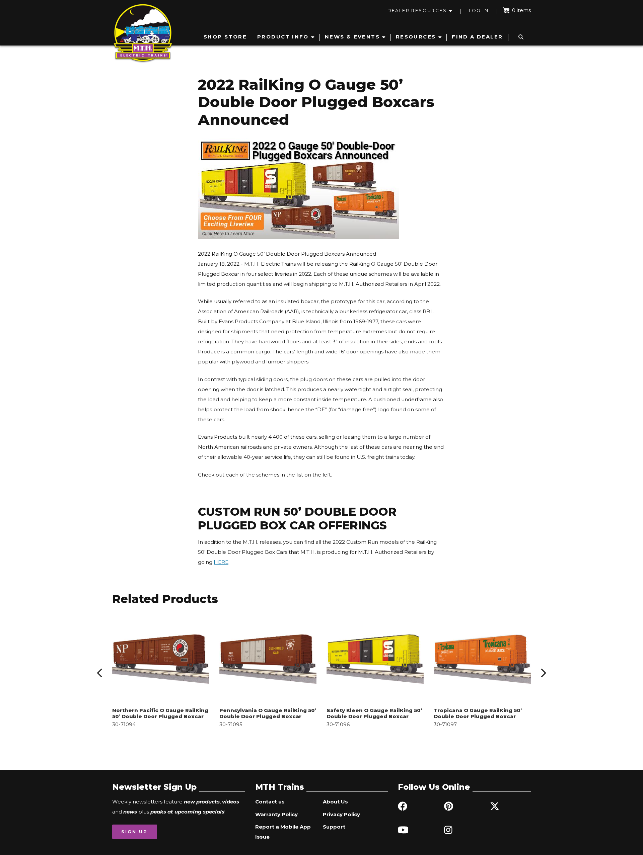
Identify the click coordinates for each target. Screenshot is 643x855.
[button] (100, 673)
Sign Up (134, 831)
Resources (416, 36)
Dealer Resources (417, 10)
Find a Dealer (477, 36)
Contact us (270, 801)
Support (334, 827)
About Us (335, 801)
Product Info (283, 36)
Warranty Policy (276, 814)
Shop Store (225, 36)
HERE (221, 562)
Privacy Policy (341, 814)
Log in (479, 10)
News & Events (352, 36)
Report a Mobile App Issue (283, 832)
